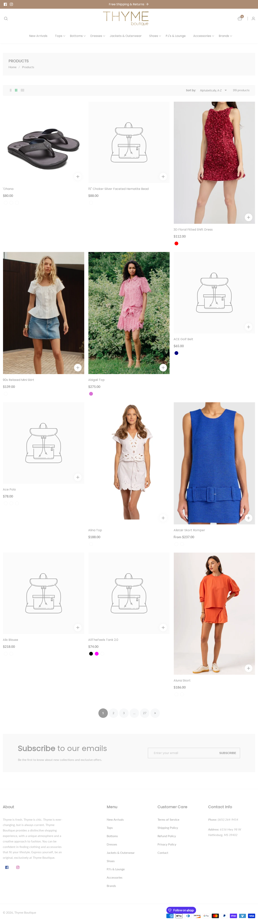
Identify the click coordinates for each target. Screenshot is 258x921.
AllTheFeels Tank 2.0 (103, 640)
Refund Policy (167, 836)
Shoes (111, 861)
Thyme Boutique (25, 912)
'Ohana (8, 189)
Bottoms (112, 836)
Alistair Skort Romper (189, 530)
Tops (110, 827)
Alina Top (95, 530)
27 (144, 713)
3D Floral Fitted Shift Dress (193, 230)
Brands (111, 885)
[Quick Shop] (78, 176)
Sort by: (191, 90)
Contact (163, 852)
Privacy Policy (167, 844)
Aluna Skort (182, 681)
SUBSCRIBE (227, 753)
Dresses (112, 844)
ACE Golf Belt (183, 339)
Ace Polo (9, 490)
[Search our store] (6, 18)
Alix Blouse (10, 640)
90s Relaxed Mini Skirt (18, 380)
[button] (58, 36)
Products (28, 67)
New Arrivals (38, 36)
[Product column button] (10, 90)
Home (12, 67)
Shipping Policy (168, 827)
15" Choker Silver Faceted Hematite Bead (118, 189)
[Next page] (155, 713)
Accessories (114, 877)
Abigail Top (96, 380)
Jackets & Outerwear (126, 36)
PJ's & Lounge (176, 36)
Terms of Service (168, 819)
